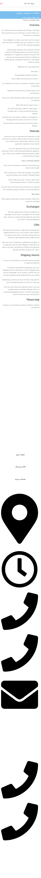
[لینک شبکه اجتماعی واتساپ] (5, 850)
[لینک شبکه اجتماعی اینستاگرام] (12, 850)
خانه (38, 17)
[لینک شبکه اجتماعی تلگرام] (2, 850)
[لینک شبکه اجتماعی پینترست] (9, 850)
